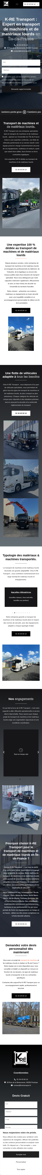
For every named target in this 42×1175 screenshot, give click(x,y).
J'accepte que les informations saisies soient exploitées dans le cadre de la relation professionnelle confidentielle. (19, 79)
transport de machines (29, 960)
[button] (17, 4)
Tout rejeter (21, 1169)
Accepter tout (21, 1154)
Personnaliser (21, 1162)
